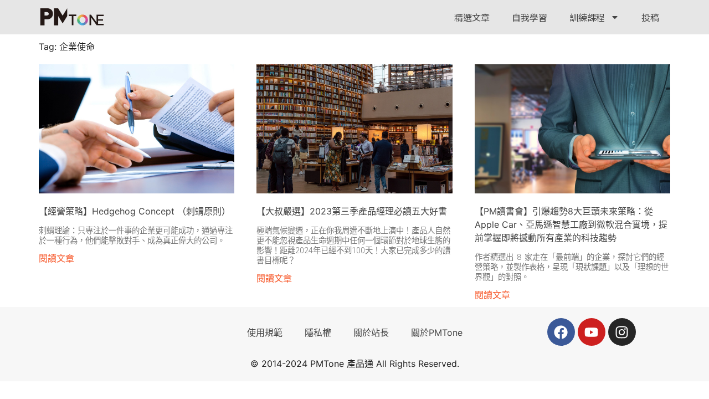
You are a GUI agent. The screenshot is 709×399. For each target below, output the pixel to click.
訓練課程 (587, 17)
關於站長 (371, 332)
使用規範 (264, 332)
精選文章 (472, 17)
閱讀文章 (56, 258)
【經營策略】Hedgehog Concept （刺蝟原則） (134, 211)
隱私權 (318, 332)
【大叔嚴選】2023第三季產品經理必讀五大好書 (351, 211)
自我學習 (529, 17)
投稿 (650, 17)
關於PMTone (437, 332)
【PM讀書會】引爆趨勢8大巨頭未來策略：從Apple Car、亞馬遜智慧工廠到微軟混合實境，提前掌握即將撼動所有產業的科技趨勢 (571, 224)
